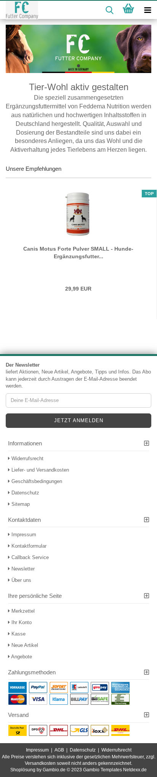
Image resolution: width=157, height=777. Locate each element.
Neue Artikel (24, 645)
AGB (59, 750)
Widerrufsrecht (26, 458)
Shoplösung (22, 769)
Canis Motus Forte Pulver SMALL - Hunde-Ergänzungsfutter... (78, 252)
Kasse (18, 634)
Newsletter (22, 569)
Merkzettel (22, 611)
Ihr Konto (21, 622)
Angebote (21, 656)
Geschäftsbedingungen (36, 481)
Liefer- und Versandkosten (39, 470)
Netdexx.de (135, 769)
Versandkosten (40, 763)
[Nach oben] (136, 765)
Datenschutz (24, 493)
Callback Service (29, 557)
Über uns (20, 580)
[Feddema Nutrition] (19, 10)
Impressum (23, 534)
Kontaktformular (28, 546)
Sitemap (20, 504)
